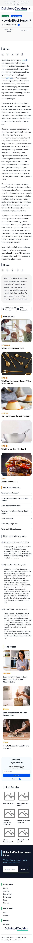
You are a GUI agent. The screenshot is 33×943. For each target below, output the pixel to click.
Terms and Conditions (16, 940)
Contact (6, 915)
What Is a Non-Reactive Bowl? (13, 449)
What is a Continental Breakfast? (7, 822)
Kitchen (4, 378)
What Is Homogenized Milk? (12, 348)
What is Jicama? (8, 803)
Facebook (6, 924)
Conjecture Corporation (20, 937)
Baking (6, 709)
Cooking (6, 673)
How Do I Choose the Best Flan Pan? (15, 416)
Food (3, 479)
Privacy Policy (5, 940)
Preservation (7, 894)
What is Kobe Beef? (9, 482)
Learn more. (16, 4)
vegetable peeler (8, 78)
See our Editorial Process (10, 309)
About (5, 912)
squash (24, 60)
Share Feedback (23, 309)
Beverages (5, 345)
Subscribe (16, 775)
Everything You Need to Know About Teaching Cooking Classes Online (15, 679)
